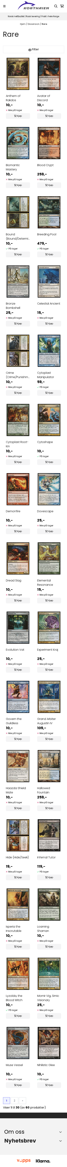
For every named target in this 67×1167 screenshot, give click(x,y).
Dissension (34, 24)
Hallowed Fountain (43, 790)
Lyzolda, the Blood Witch (14, 998)
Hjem (23, 24)
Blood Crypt (45, 165)
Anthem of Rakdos (13, 98)
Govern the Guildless (14, 721)
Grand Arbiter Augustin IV (46, 721)
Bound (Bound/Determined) (18, 236)
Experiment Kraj (47, 650)
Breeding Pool (46, 234)
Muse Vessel (14, 1065)
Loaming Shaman (43, 929)
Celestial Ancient (48, 304)
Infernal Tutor (46, 857)
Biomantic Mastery (13, 167)
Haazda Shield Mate (16, 790)
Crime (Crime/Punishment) (18, 375)
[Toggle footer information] (61, 1131)
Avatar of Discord (43, 98)
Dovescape (45, 511)
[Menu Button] (4, 6)
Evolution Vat (15, 650)
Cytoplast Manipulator (45, 375)
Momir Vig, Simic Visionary (48, 998)
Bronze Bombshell (13, 306)
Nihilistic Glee (46, 1065)
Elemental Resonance (45, 582)
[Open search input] (56, 6)
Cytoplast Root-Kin (17, 444)
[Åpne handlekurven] (62, 6)
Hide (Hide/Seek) (17, 857)
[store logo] (34, 6)
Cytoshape (45, 442)
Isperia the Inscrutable (13, 929)
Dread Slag (13, 580)
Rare (44, 24)
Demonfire (13, 511)
